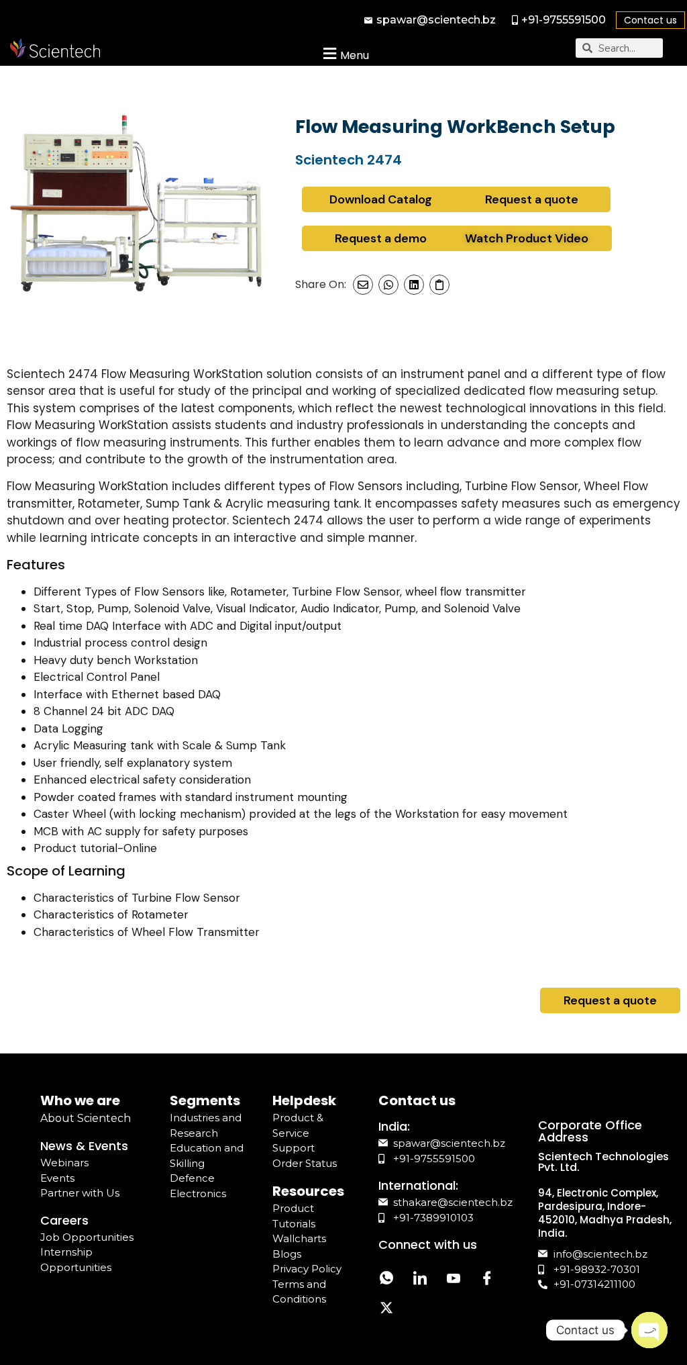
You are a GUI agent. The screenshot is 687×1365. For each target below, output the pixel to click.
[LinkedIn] (420, 1279)
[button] (344, 53)
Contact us (650, 20)
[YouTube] (453, 1279)
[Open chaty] (649, 1330)
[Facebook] (487, 1279)
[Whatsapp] (386, 1279)
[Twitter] (386, 1309)
